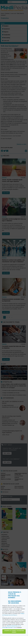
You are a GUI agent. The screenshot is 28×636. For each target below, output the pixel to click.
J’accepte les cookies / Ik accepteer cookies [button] (14, 631)
